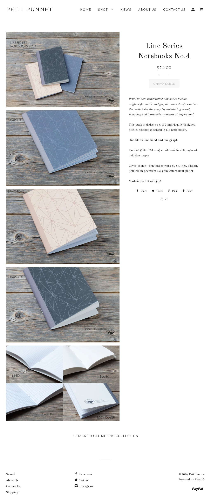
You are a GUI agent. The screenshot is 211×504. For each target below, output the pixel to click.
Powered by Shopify (191, 479)
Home (85, 10)
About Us (147, 10)
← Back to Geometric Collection (106, 436)
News (125, 10)
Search (10, 474)
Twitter (83, 480)
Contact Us (174, 10)
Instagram (86, 486)
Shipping (12, 492)
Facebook (85, 474)
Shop (103, 10)
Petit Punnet (29, 9)
